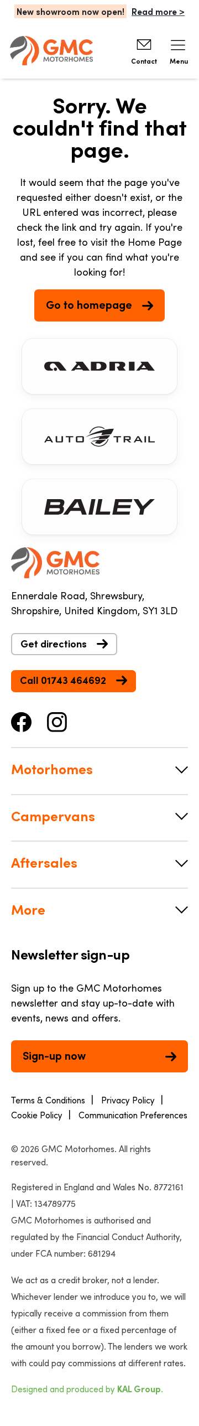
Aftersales (44, 862)
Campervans (53, 815)
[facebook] (21, 720)
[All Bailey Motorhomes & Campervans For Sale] (99, 507)
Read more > (158, 11)
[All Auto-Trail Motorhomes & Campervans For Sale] (99, 437)
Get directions (53, 643)
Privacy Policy (128, 1100)
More (28, 909)
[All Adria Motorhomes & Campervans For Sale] (99, 366)
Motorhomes (51, 768)
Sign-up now (54, 1055)
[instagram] (57, 720)
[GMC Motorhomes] (51, 50)
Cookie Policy (36, 1115)
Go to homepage (89, 304)
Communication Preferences (132, 1115)
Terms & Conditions (48, 1100)
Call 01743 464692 (63, 680)
